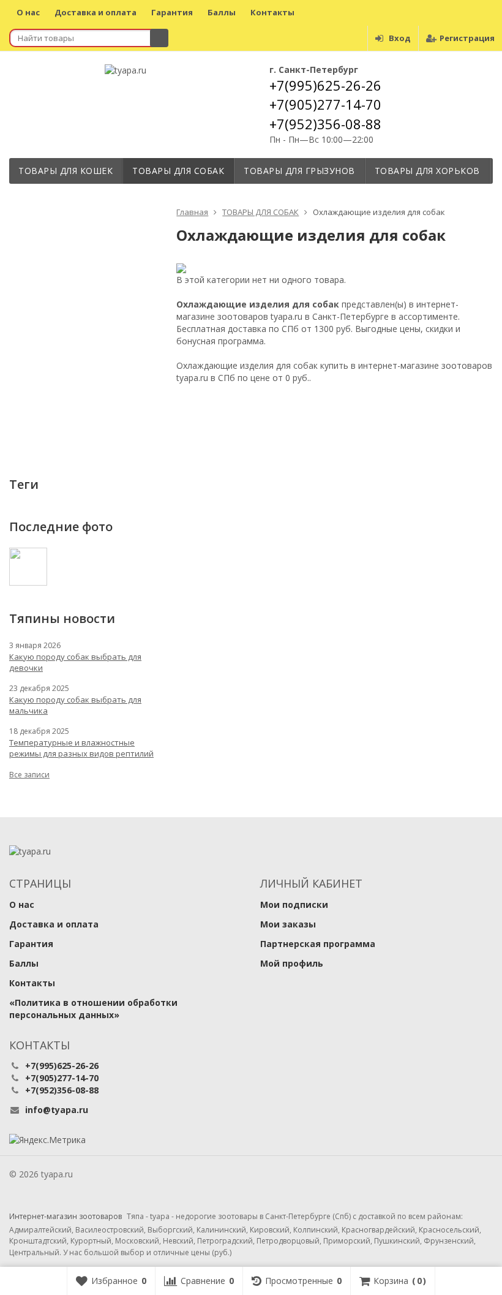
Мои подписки (294, 904)
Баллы (222, 12)
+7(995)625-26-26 (325, 85)
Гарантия (172, 12)
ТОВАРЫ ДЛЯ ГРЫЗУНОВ (299, 170)
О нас (28, 12)
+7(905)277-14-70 (325, 104)
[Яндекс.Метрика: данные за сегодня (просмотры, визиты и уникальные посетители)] (47, 1140)
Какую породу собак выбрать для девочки (75, 662)
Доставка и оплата (95, 12)
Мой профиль (291, 963)
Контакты (272, 12)
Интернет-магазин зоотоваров (65, 1216)
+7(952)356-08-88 (325, 124)
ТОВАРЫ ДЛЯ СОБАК (178, 170)
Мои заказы (288, 924)
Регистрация (467, 37)
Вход (400, 37)
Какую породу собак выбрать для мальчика (75, 705)
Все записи (29, 774)
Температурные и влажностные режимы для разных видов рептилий (81, 748)
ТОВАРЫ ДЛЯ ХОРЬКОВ (427, 170)
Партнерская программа (317, 944)
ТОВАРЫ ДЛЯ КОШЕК (65, 170)
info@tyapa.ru (56, 1110)
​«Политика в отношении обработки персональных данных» (93, 1009)
